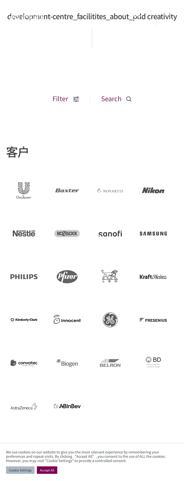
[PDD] (27, 25)
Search (112, 98)
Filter (60, 98)
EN (170, 19)
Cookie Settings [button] (20, 470)
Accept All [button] (47, 470)
